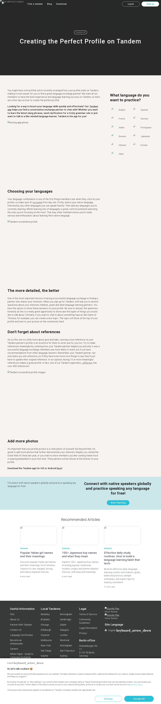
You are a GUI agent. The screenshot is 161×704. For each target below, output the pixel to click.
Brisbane (45, 619)
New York (46, 645)
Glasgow (64, 630)
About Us (14, 619)
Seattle (44, 655)
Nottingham (66, 645)
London (64, 635)
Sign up (150, 4)
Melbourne (46, 640)
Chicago (45, 624)
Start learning (118, 502)
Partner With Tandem (21, 624)
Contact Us (16, 630)
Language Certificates (21, 635)
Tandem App (80, 32)
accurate (37, 202)
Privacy (83, 633)
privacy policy (136, 685)
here (59, 468)
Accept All (139, 698)
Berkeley (45, 614)
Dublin (63, 624)
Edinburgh (46, 630)
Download (61, 4)
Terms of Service (88, 614)
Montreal (64, 640)
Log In (131, 4)
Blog (49, 4)
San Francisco (67, 650)
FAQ (12, 614)
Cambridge (65, 619)
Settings (108, 698)
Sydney (64, 655)
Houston (45, 635)
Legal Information (88, 628)
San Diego (46, 650)
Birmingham (66, 614)
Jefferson (87, 363)
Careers (14, 648)
